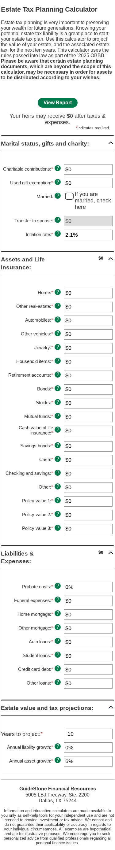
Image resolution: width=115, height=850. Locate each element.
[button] (57, 143)
